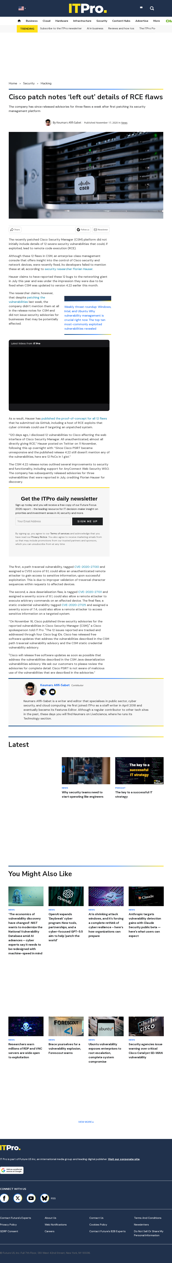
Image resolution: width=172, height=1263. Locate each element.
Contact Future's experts (15, 1218)
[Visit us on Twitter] (17, 1198)
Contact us (96, 1218)
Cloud (46, 21)
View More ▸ (86, 1122)
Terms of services (60, 533)
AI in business (95, 28)
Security (101, 21)
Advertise (141, 21)
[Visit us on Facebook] (4, 1198)
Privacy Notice (39, 537)
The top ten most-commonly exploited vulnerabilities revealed (84, 324)
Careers (49, 1231)
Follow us (85, 229)
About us (50, 1218)
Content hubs (121, 21)
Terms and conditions (147, 1218)
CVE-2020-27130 (86, 567)
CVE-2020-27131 (90, 592)
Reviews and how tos (121, 28)
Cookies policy (98, 1224)
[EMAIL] (53, 692)
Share (17, 229)
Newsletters (141, 1224)
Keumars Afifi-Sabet (68, 122)
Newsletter (103, 229)
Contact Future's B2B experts (107, 1231)
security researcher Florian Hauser (69, 269)
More (156, 21)
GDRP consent (9, 1231)
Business (32, 21)
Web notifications (56, 1224)
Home (13, 83)
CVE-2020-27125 (74, 605)
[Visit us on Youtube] (31, 1198)
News (124, 122)
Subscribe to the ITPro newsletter (61, 28)
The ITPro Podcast (150, 28)
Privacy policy (8, 1224)
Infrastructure (82, 21)
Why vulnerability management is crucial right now (84, 315)
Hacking (46, 83)
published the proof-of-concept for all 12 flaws (74, 418)
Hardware (61, 21)
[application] (59, 375)
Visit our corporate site (124, 1159)
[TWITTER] (44, 692)
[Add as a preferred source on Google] (12, 1170)
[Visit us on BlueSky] (43, 1198)
